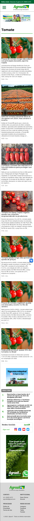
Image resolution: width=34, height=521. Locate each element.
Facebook (23, 508)
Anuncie (22, 499)
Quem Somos (24, 497)
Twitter (22, 510)
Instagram (23, 506)
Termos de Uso (7, 510)
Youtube (22, 512)
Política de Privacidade (6, 507)
